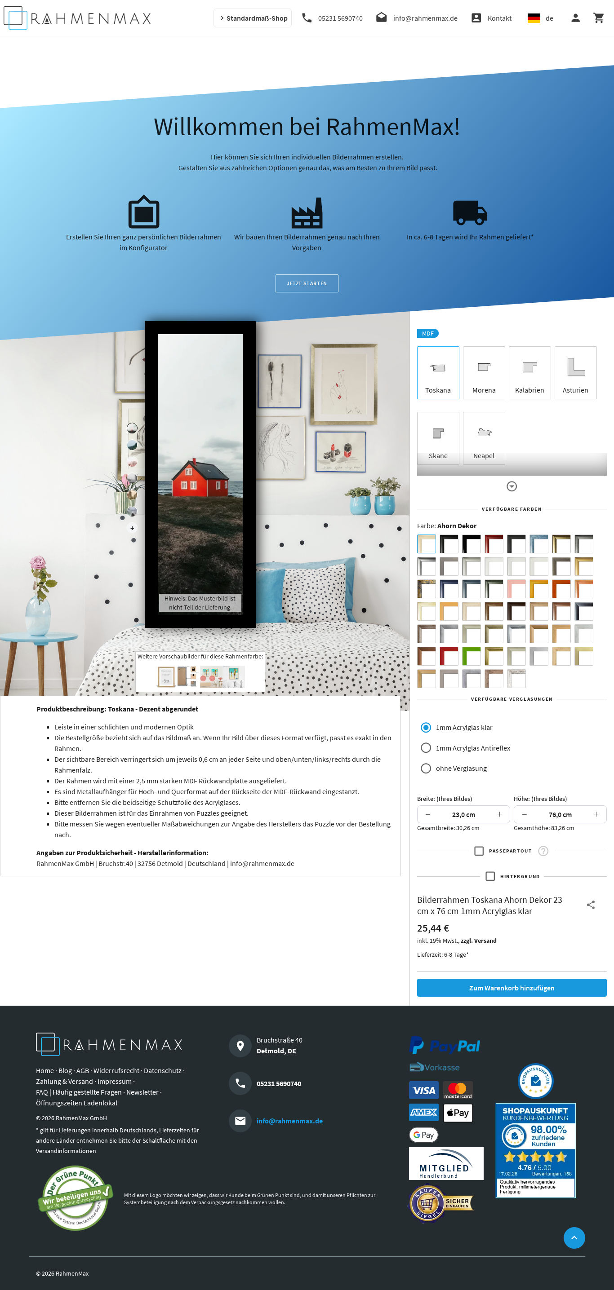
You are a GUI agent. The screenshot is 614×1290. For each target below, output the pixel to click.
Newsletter (142, 1091)
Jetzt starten (307, 283)
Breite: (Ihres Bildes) (444, 799)
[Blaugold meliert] (426, 588)
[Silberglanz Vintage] (516, 633)
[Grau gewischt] (583, 544)
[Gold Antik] (494, 633)
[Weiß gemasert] (538, 566)
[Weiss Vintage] (516, 678)
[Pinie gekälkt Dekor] (583, 633)
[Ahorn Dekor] (426, 544)
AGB (82, 1070)
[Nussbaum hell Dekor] (538, 611)
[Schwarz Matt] (449, 544)
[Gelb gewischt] (538, 588)
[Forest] (132, 445)
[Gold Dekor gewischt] (426, 678)
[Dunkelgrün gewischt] (494, 588)
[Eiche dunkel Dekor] (516, 611)
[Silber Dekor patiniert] (471, 678)
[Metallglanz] (561, 566)
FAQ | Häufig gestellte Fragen (79, 1091)
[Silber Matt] (471, 566)
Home (45, 1070)
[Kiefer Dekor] (561, 633)
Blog (65, 1070)
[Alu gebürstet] (426, 566)
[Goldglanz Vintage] (494, 656)
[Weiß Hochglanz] (516, 566)
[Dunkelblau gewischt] (449, 588)
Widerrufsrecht (116, 1070)
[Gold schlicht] (583, 566)
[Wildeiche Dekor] (494, 678)
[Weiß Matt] (494, 566)
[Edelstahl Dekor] (538, 656)
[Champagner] (471, 633)
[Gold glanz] (561, 544)
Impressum (115, 1081)
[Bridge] (132, 478)
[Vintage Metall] (426, 633)
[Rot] (449, 656)
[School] (132, 511)
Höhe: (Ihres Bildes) (540, 799)
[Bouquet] (132, 461)
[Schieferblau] (471, 588)
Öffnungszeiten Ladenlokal (76, 1102)
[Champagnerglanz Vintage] (516, 656)
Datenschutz (163, 1070)
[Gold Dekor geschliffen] (583, 656)
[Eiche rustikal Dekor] (494, 611)
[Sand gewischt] (426, 611)
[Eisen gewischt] (449, 633)
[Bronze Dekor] (538, 633)
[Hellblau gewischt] (538, 544)
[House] (132, 428)
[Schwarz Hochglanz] (471, 544)
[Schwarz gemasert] (516, 544)
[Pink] (516, 588)
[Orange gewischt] (561, 588)
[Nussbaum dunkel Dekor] (561, 611)
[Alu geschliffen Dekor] (583, 611)
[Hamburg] (132, 495)
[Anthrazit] (449, 566)
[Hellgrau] (449, 678)
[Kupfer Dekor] (426, 656)
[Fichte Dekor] (561, 656)
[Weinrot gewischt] (494, 544)
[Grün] (471, 656)
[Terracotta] (583, 588)
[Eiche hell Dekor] (471, 611)
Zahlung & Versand (64, 1081)
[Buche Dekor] (449, 611)
